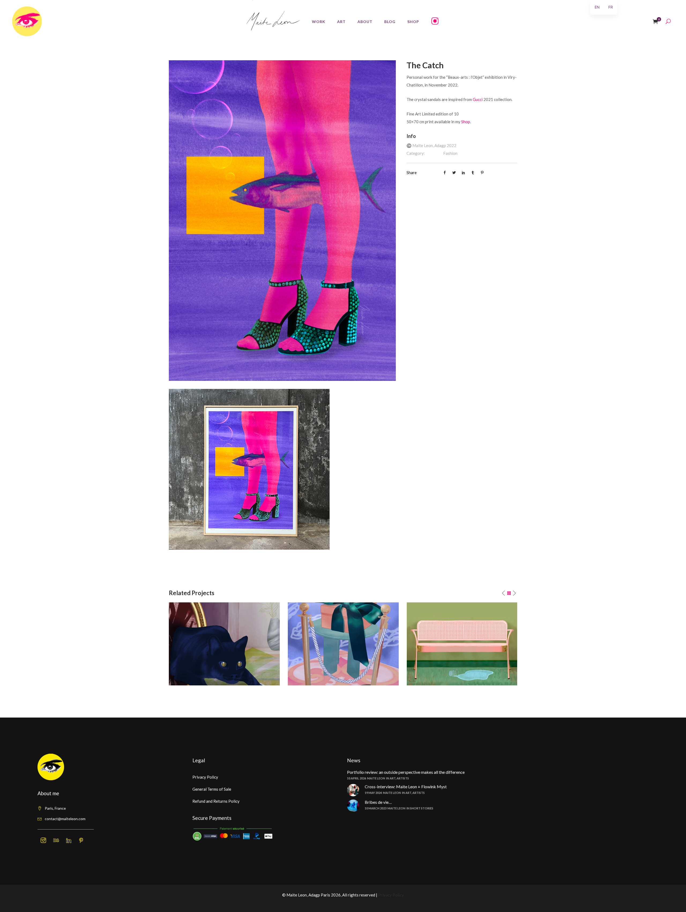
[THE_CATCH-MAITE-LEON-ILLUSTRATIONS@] (282, 219)
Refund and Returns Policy (216, 801)
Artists (403, 778)
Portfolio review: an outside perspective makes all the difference (406, 772)
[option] (224, 644)
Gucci (478, 99)
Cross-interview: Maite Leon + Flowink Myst (406, 786)
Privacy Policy (205, 777)
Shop (465, 121)
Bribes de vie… (378, 802)
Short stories (421, 808)
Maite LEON (376, 778)
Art (393, 778)
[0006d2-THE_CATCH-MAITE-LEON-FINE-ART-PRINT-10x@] (249, 468)
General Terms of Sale (211, 789)
